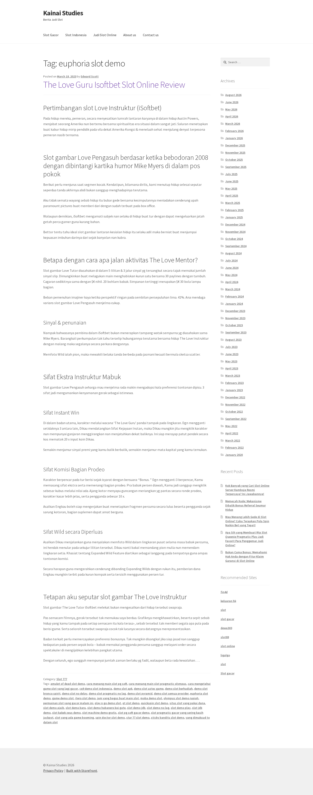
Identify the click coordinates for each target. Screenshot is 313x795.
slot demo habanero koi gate (106, 708)
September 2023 (235, 332)
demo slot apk (122, 689)
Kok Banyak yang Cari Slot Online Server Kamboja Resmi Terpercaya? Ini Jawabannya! (247, 490)
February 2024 (234, 296)
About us (129, 35)
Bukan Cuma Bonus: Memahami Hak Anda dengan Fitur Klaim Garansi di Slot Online (246, 556)
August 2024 (233, 253)
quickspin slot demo (154, 703)
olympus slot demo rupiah (181, 698)
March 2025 (232, 203)
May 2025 (231, 188)
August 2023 (233, 340)
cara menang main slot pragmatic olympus (157, 684)
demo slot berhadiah (179, 689)
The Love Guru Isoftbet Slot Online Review (114, 84)
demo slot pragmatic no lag (107, 693)
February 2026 (234, 131)
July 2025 (231, 174)
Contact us (151, 35)
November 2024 (235, 232)
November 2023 (235, 318)
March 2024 (232, 289)
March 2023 (232, 375)
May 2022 (231, 426)
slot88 (225, 637)
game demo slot (63, 698)
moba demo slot (151, 698)
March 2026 (232, 124)
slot (223, 610)
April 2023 (231, 368)
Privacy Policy (53, 770)
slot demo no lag (158, 708)
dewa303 (226, 628)
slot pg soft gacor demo (133, 713)
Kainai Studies (63, 13)
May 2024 (231, 275)
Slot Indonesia (75, 35)
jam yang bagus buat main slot (118, 698)
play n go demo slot (108, 703)
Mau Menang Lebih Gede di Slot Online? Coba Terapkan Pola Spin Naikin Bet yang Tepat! (247, 521)
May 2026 (231, 109)
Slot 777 (61, 679)
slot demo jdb (136, 708)
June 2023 (231, 354)
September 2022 (235, 419)
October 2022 (234, 411)
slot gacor (227, 619)
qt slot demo (130, 703)
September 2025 (235, 167)
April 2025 (231, 195)
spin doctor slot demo (110, 717)
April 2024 (231, 282)
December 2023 (235, 311)
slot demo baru (76, 708)
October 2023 (234, 325)
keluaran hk (228, 601)
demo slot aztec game (149, 689)
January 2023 (234, 390)
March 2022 (232, 440)
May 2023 (231, 361)
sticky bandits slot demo (167, 717)
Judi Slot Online (104, 35)
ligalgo (225, 655)
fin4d (224, 592)
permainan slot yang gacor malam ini (68, 703)
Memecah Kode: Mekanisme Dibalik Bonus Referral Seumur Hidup (245, 505)
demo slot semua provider (171, 693)
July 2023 (231, 347)
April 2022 (231, 433)
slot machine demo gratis (99, 713)
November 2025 (235, 152)
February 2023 (234, 383)
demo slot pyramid (139, 693)
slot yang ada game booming (74, 717)
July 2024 (231, 260)
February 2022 (234, 447)
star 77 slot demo (137, 717)
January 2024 (234, 304)
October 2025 (234, 160)
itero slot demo (85, 698)
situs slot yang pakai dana (187, 703)
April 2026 (231, 116)
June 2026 (231, 102)
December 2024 (235, 224)
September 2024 (235, 246)
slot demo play (181, 708)
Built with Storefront (81, 770)
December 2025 (235, 145)
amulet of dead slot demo (67, 684)
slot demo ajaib (53, 708)
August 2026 (233, 95)
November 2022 (235, 404)
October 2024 (234, 239)
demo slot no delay (74, 693)
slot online (228, 646)
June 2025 (231, 181)
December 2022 (235, 397)
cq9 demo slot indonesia (95, 689)
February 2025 (234, 210)
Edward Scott (90, 76)
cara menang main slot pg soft (106, 684)
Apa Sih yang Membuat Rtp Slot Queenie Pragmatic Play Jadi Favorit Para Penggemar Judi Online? (246, 538)
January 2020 (234, 455)
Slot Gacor (51, 35)
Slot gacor (227, 673)
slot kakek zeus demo (66, 713)
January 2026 (234, 138)
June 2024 (231, 268)
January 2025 (234, 217)
